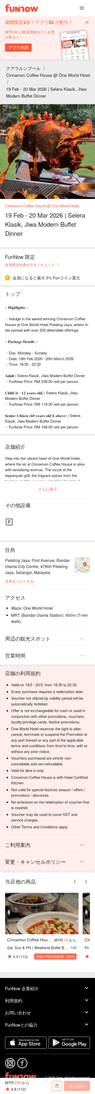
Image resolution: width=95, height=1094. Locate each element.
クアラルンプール (23, 68)
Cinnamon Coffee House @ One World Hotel (48, 75)
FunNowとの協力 (21, 1024)
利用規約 (13, 1000)
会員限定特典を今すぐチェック (30, 264)
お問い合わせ (18, 1012)
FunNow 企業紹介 (22, 988)
